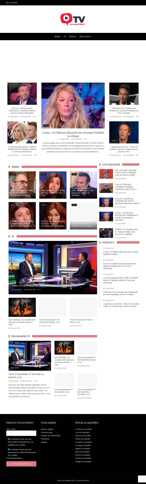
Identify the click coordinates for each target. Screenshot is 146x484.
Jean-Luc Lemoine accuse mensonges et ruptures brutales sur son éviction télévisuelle (22, 110)
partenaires (17, 458)
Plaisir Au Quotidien (82, 452)
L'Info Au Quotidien (82, 432)
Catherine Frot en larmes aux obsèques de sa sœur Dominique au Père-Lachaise (124, 110)
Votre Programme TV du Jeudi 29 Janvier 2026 (26, 375)
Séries (57, 36)
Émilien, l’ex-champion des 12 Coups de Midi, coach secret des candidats (126, 231)
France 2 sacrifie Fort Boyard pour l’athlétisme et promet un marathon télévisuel (126, 216)
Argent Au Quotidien (82, 448)
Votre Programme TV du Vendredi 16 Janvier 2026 (49, 320)
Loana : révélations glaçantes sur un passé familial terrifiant (73, 134)
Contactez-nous (47, 432)
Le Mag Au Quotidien (83, 445)
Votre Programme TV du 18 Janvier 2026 (81, 320)
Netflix (72, 36)
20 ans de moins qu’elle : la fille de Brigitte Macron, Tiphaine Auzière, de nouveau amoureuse (22, 149)
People (46, 125)
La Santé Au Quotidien (83, 429)
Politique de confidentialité (50, 436)
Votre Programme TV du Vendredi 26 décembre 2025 (86, 391)
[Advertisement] (73, 61)
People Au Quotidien (82, 439)
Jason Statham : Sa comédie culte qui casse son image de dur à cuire (22, 322)
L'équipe (44, 442)
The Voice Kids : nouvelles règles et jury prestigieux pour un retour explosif (126, 172)
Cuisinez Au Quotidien (83, 458)
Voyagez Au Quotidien (83, 461)
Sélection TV (85, 36)
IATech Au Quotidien (82, 455)
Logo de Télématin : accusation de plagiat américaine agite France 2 (126, 186)
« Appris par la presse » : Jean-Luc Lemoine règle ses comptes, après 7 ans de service (124, 149)
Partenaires (45, 439)
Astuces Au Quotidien (83, 436)
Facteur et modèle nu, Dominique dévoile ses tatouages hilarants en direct (127, 201)
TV (65, 36)
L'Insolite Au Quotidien (83, 442)
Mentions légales (47, 429)
